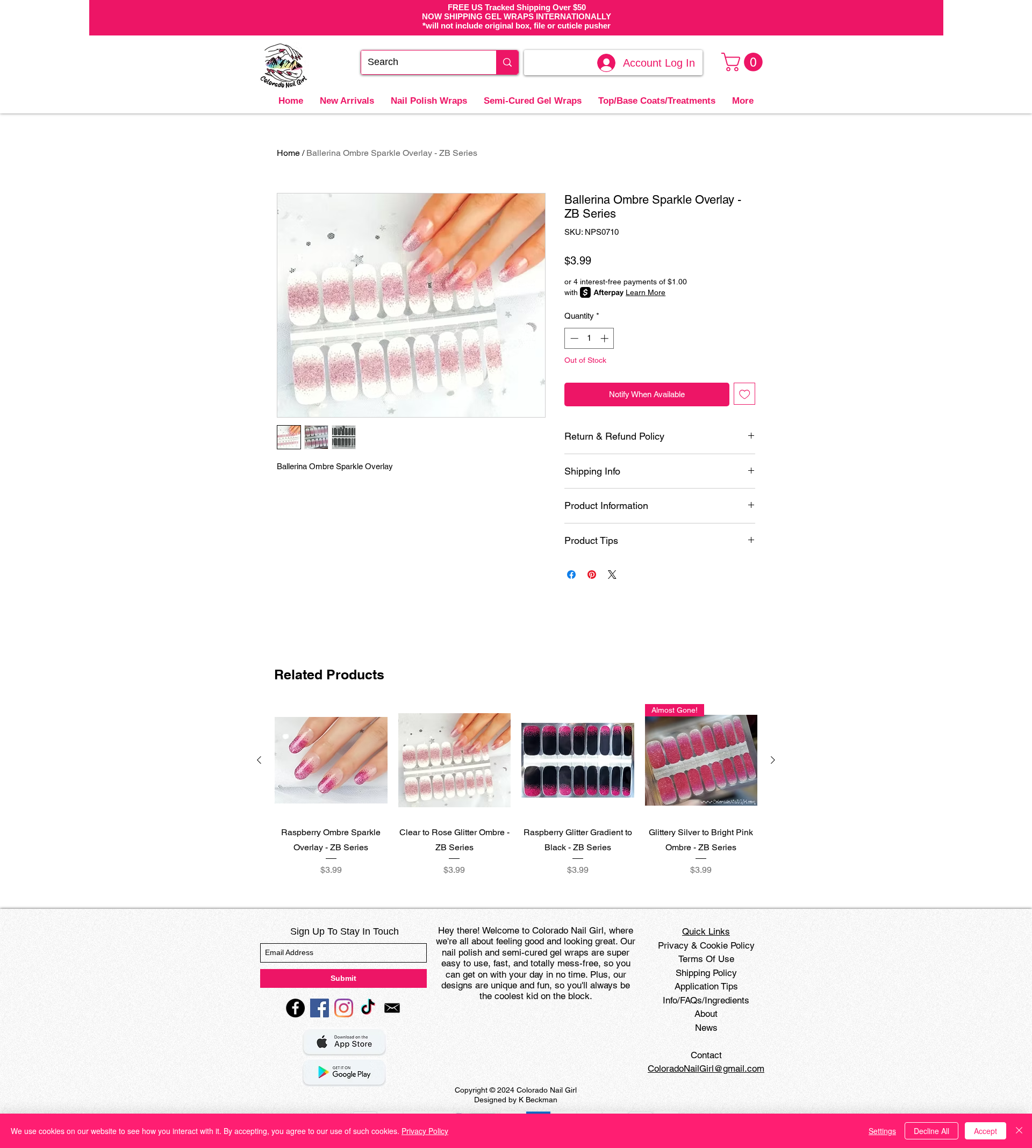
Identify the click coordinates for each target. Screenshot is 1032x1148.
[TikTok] (368, 1008)
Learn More (645, 292)
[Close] (1019, 1130)
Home (288, 153)
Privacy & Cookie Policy (706, 945)
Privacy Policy (425, 1130)
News (706, 1027)
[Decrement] (573, 338)
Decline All (931, 1130)
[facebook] (295, 1008)
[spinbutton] (589, 338)
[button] (744, 62)
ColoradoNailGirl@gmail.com (706, 1068)
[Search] (507, 62)
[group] (516, 790)
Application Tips (706, 986)
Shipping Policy (706, 972)
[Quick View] (331, 760)
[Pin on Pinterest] (591, 574)
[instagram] (343, 1008)
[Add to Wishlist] (745, 394)
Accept (985, 1130)
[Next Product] (772, 760)
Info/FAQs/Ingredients (706, 1000)
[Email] (392, 1008)
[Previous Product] (259, 760)
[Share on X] (612, 574)
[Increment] (605, 338)
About (706, 1013)
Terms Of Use (706, 958)
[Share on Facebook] (571, 574)
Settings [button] (882, 1130)
